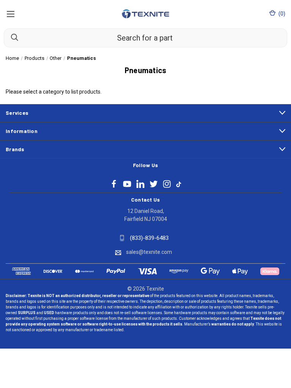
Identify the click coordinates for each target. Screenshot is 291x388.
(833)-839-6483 (149, 238)
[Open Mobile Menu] (10, 14)
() (281, 14)
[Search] (11, 37)
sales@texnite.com (149, 252)
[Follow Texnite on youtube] (127, 184)
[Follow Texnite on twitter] (154, 184)
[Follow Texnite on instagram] (167, 184)
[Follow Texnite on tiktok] (178, 184)
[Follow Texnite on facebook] (114, 184)
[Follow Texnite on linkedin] (140, 184)
